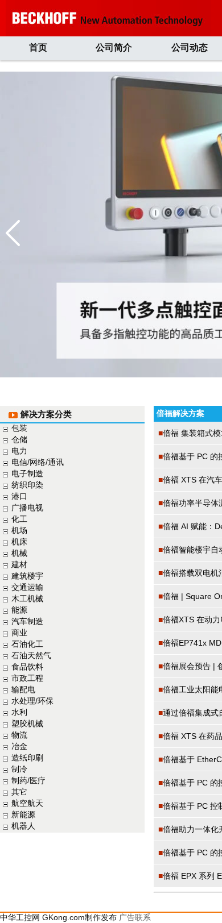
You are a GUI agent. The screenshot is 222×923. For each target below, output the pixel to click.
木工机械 (27, 598)
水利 (19, 712)
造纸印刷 (27, 757)
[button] (13, 233)
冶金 (19, 746)
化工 (19, 518)
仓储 (19, 439)
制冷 (19, 769)
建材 (19, 564)
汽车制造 (27, 621)
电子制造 (27, 473)
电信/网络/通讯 (37, 462)
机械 (19, 553)
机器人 (23, 825)
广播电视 (27, 507)
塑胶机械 (27, 723)
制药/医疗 (28, 780)
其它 (19, 791)
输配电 (23, 689)
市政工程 (27, 678)
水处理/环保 (32, 700)
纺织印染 (27, 484)
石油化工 (27, 643)
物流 (19, 734)
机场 (19, 530)
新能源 (23, 814)
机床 (19, 541)
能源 (19, 609)
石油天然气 (31, 655)
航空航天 (27, 803)
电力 (19, 450)
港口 (19, 496)
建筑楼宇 (27, 575)
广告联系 (135, 917)
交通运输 (27, 587)
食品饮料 (27, 666)
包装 (19, 428)
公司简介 (114, 47)
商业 (19, 632)
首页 (38, 47)
